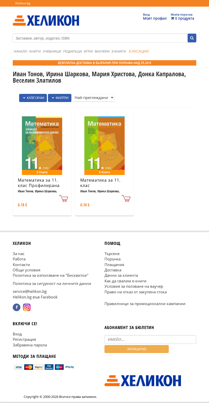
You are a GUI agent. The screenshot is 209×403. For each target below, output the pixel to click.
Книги (35, 51)
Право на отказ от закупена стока (135, 291)
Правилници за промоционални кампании (145, 303)
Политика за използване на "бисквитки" (50, 275)
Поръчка (112, 258)
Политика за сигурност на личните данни (52, 283)
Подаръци (72, 51)
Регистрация (24, 339)
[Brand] (46, 15)
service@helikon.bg (30, 291)
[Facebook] (16, 307)
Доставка (112, 269)
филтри (62, 97)
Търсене (112, 253)
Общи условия (26, 269)
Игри (88, 51)
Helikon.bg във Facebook (35, 296)
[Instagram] (27, 307)
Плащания (114, 264)
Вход (17, 333)
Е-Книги (119, 51)
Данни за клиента (121, 275)
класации (139, 51)
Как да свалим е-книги (125, 280)
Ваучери (102, 51)
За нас (18, 253)
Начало (20, 51)
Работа (19, 258)
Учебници (52, 51)
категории (35, 97)
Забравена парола (30, 344)
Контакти (21, 264)
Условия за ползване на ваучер (133, 286)
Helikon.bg (22, 3)
